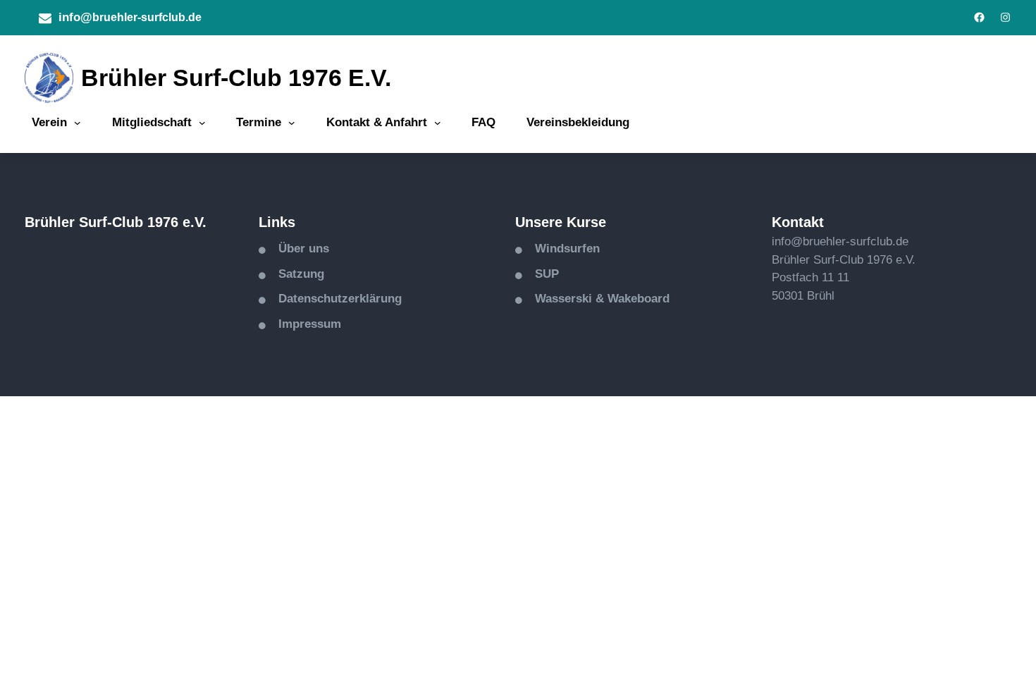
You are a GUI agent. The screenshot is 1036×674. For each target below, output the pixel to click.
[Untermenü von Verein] (77, 122)
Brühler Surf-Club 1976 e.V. (236, 77)
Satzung (301, 274)
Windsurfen (567, 248)
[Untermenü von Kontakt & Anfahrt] (437, 122)
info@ (75, 17)
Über (293, 248)
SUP (547, 274)
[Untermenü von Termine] (291, 122)
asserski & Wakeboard (607, 298)
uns (319, 248)
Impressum (309, 324)
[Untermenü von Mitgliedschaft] (202, 122)
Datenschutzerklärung (340, 298)
